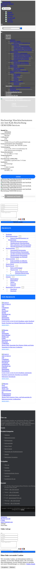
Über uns (6, 465)
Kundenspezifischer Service (14, 92)
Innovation (7, 470)
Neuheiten (9, 234)
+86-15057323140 (14, 489)
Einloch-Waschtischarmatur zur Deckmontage (21, 43)
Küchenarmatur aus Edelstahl (21, 59)
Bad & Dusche (10, 266)
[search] (2, 24)
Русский (10, 21)
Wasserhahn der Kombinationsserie (19, 71)
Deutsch (7, 8)
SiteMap (22, 509)
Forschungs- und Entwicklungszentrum (20, 87)
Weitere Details (30, 564)
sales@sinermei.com (14, 495)
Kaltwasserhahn (10, 259)
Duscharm (16, 84)
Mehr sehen (5, 325)
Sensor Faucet (10, 264)
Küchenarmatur (10, 248)
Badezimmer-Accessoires (13, 287)
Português (10, 14)
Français (10, 16)
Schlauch (13, 285)
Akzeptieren (4, 567)
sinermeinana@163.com (15, 498)
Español (9, 20)
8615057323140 (5, 518)
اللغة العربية (11, 18)
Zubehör (8, 277)
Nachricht (7, 476)
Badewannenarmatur (16, 268)
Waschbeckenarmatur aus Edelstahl (23, 50)
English (9, 12)
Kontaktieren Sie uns (12, 95)
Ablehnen (12, 567)
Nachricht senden (18, 222)
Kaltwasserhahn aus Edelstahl (21, 63)
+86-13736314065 (14, 492)
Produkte (6, 467)
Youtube (3, 427)
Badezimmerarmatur (12, 236)
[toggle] (1, 32)
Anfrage (18, 176)
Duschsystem (14, 269)
